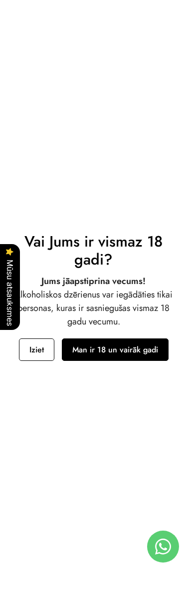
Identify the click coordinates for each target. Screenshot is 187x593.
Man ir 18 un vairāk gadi (115, 349)
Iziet (36, 349)
